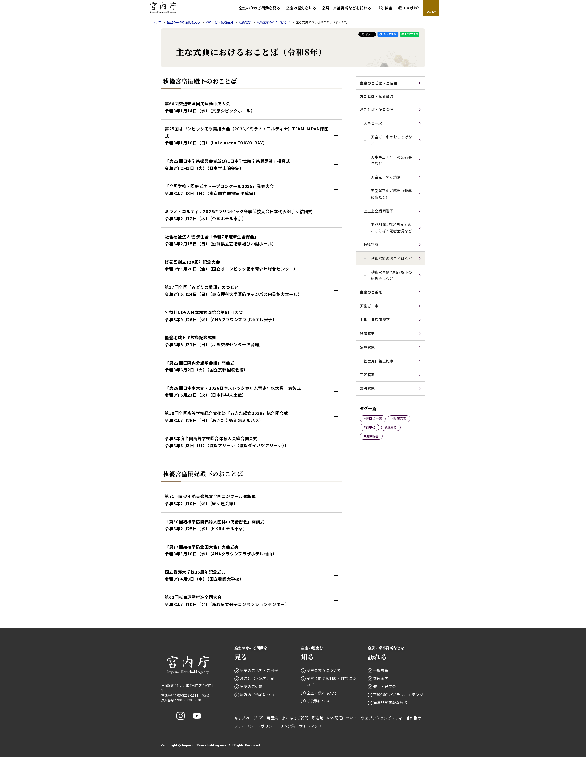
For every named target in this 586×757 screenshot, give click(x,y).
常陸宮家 (367, 347)
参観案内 (380, 678)
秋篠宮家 (371, 244)
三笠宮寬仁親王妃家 (376, 361)
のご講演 (386, 177)
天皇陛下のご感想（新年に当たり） (391, 194)
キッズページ (245, 718)
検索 (388, 8)
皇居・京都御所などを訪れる (346, 8)
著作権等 (413, 718)
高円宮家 (367, 388)
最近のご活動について (259, 694)
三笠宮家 (367, 374)
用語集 (272, 718)
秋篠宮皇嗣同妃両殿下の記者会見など (391, 275)
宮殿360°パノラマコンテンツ (398, 694)
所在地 (317, 718)
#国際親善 (371, 436)
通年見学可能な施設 (390, 702)
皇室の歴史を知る (301, 8)
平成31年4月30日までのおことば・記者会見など (391, 227)
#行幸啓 (369, 427)
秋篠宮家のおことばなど (391, 258)
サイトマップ (310, 726)
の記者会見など (391, 160)
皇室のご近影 (371, 292)
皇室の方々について (324, 670)
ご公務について (320, 700)
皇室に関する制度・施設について (331, 681)
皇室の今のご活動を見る (259, 8)
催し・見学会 (384, 686)
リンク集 (287, 726)
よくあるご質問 (295, 718)
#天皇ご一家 (373, 418)
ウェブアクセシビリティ (381, 718)
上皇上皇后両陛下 (378, 211)
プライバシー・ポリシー (255, 726)
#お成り (391, 427)
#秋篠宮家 (398, 418)
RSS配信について (342, 718)
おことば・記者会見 (376, 96)
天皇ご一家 (369, 305)
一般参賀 (380, 670)
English (412, 8)
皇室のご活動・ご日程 (378, 83)
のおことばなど (391, 140)
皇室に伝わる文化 (322, 692)
